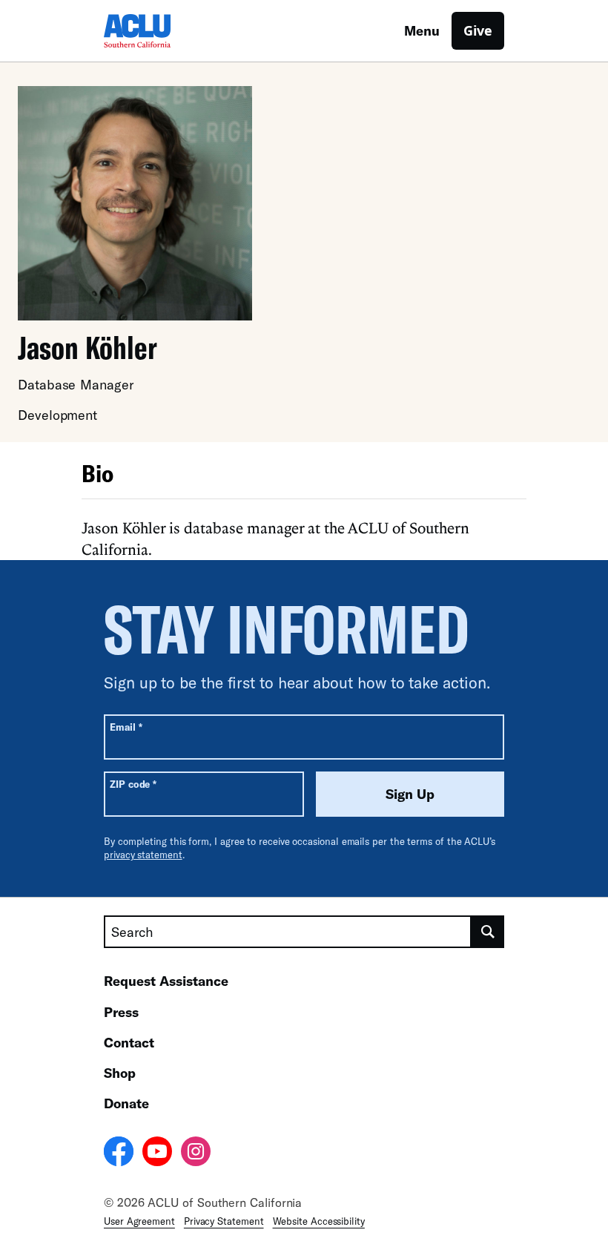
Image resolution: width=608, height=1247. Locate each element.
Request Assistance (166, 981)
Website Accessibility (319, 1221)
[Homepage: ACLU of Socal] (156, 30)
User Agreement (139, 1221)
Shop (120, 1073)
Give (477, 30)
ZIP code (133, 783)
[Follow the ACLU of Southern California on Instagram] (196, 1153)
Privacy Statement (224, 1221)
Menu (422, 30)
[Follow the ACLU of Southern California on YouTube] (157, 1153)
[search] (488, 931)
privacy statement (143, 855)
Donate (126, 1103)
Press (121, 1012)
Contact (129, 1042)
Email (126, 726)
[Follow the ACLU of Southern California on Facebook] (118, 1153)
